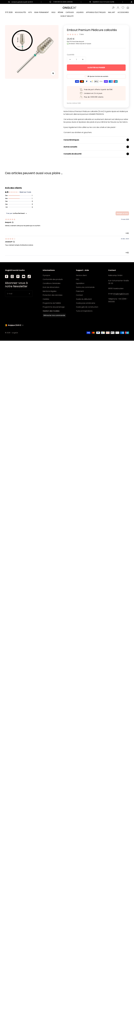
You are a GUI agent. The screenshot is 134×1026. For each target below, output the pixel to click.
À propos (46, 275)
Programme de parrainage (54, 307)
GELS (53, 12)
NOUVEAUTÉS (20, 12)
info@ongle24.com (121, 294)
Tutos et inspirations (84, 311)
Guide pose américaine (85, 303)
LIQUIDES (80, 12)
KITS (30, 12)
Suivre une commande (85, 287)
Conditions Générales (51, 283)
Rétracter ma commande (54, 315)
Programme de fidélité (52, 303)
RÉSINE (60, 12)
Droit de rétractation (51, 287)
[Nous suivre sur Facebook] (6, 276)
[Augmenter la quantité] (83, 59)
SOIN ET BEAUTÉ (67, 16)
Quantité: (70, 54)
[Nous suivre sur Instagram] (12, 276)
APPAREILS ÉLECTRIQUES (96, 12)
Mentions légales (49, 291)
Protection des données (52, 295)
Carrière (46, 299)
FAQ (77, 279)
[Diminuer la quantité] (70, 59)
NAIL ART (111, 12)
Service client (81, 275)
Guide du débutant (84, 299)
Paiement (80, 291)
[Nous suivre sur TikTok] (29, 276)
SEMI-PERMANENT (41, 12)
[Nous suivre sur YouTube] (23, 276)
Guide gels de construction (87, 307)
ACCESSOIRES (123, 12)
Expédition (80, 283)
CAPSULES (70, 12)
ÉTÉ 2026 (9, 12)
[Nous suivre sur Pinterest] (17, 276)
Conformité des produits (53, 279)
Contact (79, 295)
